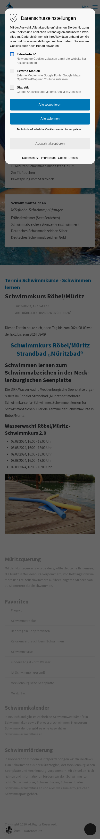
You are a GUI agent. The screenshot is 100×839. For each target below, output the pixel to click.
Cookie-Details (68, 158)
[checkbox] (12, 54)
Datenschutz (30, 158)
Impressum (48, 158)
